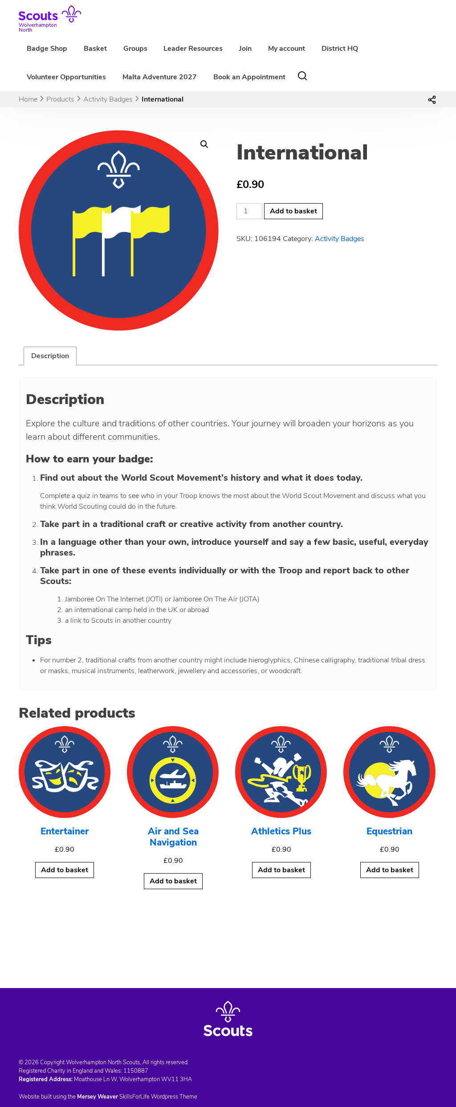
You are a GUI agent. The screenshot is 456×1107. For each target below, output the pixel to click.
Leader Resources (193, 48)
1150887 (135, 1071)
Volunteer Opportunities (66, 77)
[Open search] (302, 75)
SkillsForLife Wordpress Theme (158, 1097)
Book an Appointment (249, 77)
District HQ (340, 48)
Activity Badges (108, 99)
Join (245, 48)
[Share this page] (432, 99)
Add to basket (293, 211)
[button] (204, 144)
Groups (135, 48)
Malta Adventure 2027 (159, 77)
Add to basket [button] (64, 870)
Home (28, 99)
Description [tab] (50, 356)
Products (60, 99)
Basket (95, 48)
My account (286, 48)
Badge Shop (47, 48)
